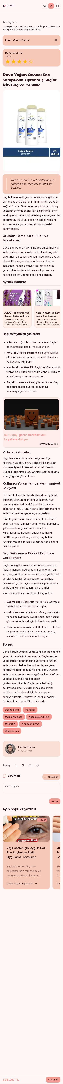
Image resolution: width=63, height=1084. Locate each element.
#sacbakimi (12, 709)
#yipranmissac (13, 716)
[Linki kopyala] (37, 765)
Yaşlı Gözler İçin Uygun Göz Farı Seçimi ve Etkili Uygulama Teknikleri (26, 852)
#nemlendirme (30, 724)
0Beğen (53, 776)
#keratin (10, 724)
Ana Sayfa (8, 22)
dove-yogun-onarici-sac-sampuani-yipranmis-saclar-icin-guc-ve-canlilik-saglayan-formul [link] (31, 28)
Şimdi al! (53, 1079)
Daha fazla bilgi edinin (20, 883)
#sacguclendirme (39, 716)
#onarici (30, 709)
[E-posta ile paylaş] (30, 765)
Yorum (54, 801)
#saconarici (12, 731)
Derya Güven (26, 747)
